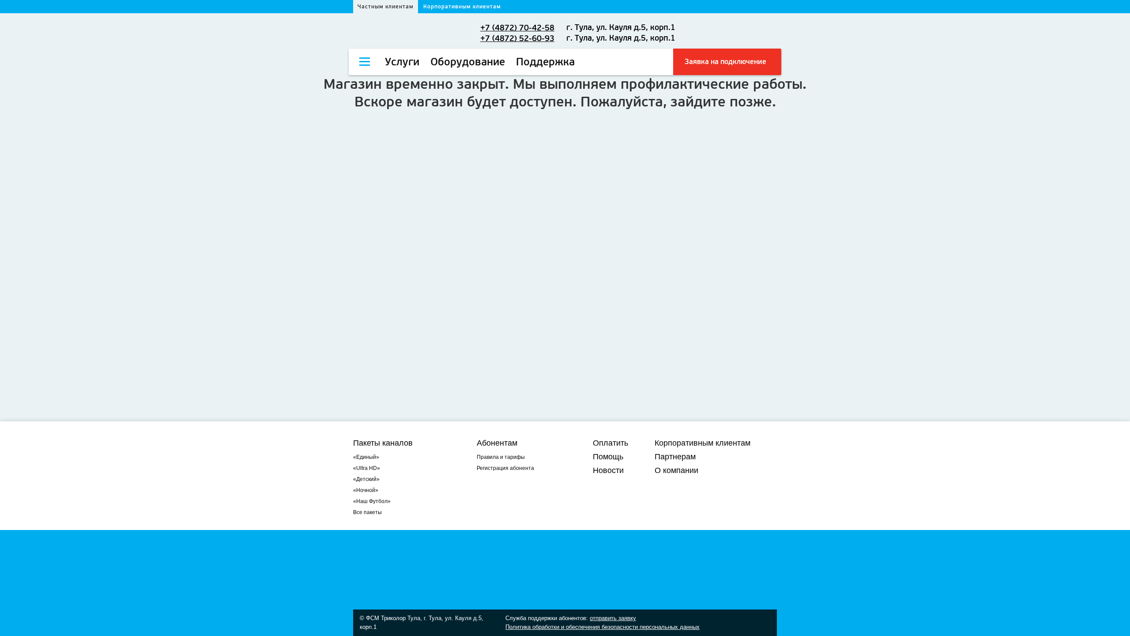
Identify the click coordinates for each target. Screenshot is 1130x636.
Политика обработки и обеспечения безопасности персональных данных (602, 627)
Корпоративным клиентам (462, 7)
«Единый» (366, 457)
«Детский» (366, 479)
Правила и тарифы (501, 457)
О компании (676, 470)
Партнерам (675, 456)
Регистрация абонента (505, 468)
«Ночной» (365, 490)
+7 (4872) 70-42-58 (517, 27)
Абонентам (497, 443)
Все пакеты (367, 512)
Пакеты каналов (383, 443)
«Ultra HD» (366, 468)
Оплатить (610, 443)
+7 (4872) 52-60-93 (517, 38)
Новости (608, 470)
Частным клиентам (386, 7)
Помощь (608, 456)
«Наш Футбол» (372, 501)
